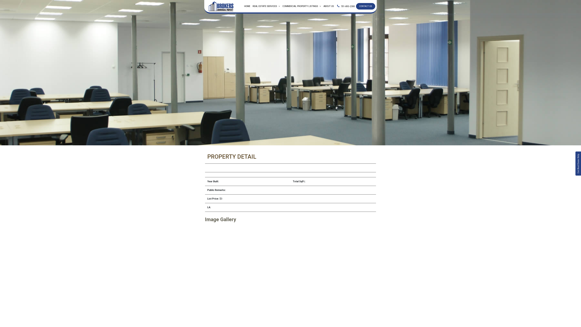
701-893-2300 (348, 6)
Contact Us (365, 6)
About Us (328, 6)
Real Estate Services (265, 6)
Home (247, 6)
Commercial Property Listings (300, 6)
